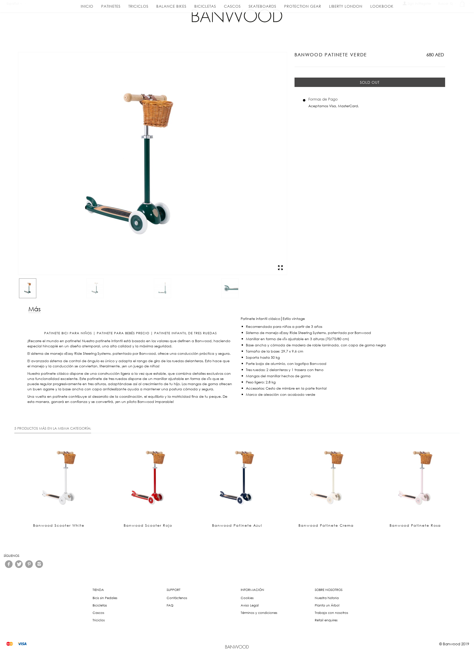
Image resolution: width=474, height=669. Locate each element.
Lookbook (382, 6)
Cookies (247, 598)
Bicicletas (205, 6)
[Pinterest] (29, 564)
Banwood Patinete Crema (326, 525)
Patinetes (110, 6)
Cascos (232, 6)
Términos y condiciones (259, 613)
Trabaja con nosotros (331, 613)
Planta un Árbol (327, 605)
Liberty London (345, 6)
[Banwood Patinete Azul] (129, 272)
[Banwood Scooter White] (59, 478)
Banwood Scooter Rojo (148, 525)
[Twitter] (19, 564)
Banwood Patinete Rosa (415, 525)
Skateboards (262, 6)
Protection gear (302, 6)
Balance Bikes (171, 6)
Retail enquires (326, 620)
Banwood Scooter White (58, 525)
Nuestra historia (327, 598)
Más (34, 309)
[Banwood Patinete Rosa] (415, 478)
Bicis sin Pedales (105, 598)
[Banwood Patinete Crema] (326, 478)
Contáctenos (177, 598)
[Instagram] (39, 564)
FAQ (170, 605)
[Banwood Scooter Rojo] (148, 478)
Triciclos (138, 6)
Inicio (87, 6)
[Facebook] (9, 564)
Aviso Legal (250, 605)
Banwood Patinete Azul (237, 525)
